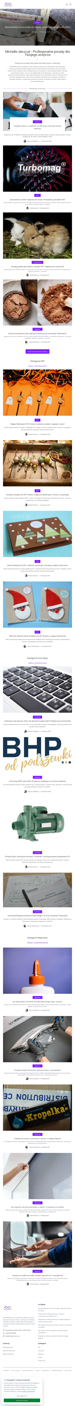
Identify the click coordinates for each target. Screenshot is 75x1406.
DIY (41, 22)
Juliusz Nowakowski (9, 1351)
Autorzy (6, 1343)
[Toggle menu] (70, 4)
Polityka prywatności (27, 1370)
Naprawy (37, 121)
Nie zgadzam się (22, 1396)
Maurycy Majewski (8, 1354)
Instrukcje (37, 717)
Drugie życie (37, 262)
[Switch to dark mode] (66, 4)
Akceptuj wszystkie (22, 1400)
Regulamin (6, 1370)
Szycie (40, 1357)
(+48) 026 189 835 (10, 1333)
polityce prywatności (28, 1391)
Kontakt (37, 1370)
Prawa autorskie (15, 1370)
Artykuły (41, 1304)
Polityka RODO (45, 1370)
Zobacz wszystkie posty (37, 366)
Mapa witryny (68, 1370)
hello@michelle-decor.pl (12, 1336)
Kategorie (42, 1343)
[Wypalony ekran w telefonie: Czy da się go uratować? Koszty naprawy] (37, 111)
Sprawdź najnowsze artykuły (37, 351)
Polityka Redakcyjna (57, 1370)
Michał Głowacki (8, 1347)
